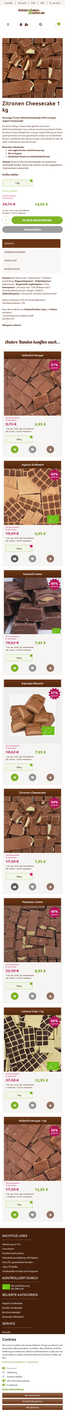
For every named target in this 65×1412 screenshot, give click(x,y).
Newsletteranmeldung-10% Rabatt (20, 1257)
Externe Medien (14, 1376)
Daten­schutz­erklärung (14, 1361)
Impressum (33, 1361)
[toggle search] (40, 24)
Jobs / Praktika (10, 1266)
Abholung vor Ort (11, 1244)
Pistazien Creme (32, 902)
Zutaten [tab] (9, 243)
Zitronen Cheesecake (32, 792)
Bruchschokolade (11, 1312)
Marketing (12, 1372)
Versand (22, 2)
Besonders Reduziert (13, 1316)
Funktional (12, 1385)
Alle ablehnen (32, 1407)
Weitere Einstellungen (13, 1389)
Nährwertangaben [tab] (14, 252)
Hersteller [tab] (10, 260)
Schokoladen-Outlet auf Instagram (20, 1271)
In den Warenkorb (37, 220)
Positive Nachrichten (13, 1253)
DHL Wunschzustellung (18, 1380)
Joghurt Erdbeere (32, 464)
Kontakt (9, 2)
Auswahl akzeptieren (32, 1401)
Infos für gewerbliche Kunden (17, 1262)
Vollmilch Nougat (33, 355)
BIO (42, 2)
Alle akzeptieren (32, 1395)
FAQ (33, 2)
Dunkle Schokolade (12, 1307)
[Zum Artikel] (50, 449)
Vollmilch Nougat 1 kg (32, 1120)
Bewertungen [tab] (12, 269)
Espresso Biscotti (32, 683)
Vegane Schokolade (12, 1303)
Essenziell (12, 1368)
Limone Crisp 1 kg (32, 1011)
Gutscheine (8, 1248)
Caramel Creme (32, 574)
